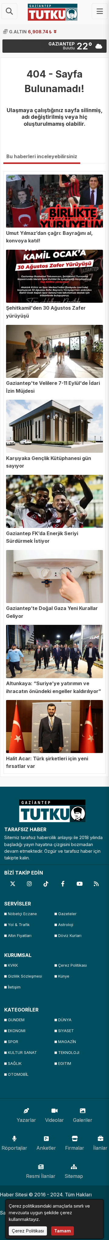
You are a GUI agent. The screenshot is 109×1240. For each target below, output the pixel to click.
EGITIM (64, 1063)
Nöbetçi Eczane (22, 914)
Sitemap (73, 1176)
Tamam (62, 1230)
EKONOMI (16, 1030)
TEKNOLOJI (68, 1052)
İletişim (14, 987)
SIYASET (66, 1030)
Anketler (46, 1148)
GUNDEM (16, 1020)
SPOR (13, 1041)
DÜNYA (64, 1020)
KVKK (13, 965)
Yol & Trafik (19, 924)
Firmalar (74, 1148)
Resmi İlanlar (40, 1176)
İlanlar (100, 1148)
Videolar (54, 1120)
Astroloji (65, 924)
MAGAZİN (67, 1041)
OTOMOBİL (18, 1074)
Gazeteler (67, 914)
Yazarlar (26, 1120)
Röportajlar (14, 1148)
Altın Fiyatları (19, 935)
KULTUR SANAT (22, 1052)
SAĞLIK (14, 1063)
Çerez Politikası (72, 965)
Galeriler (82, 1120)
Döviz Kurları (69, 935)
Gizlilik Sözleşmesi (25, 976)
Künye (63, 976)
